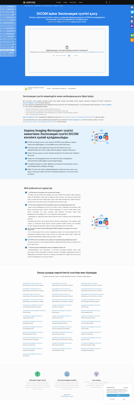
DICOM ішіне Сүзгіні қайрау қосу (32, 289)
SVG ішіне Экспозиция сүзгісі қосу (91, 332)
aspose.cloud (66, 22)
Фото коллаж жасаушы (7, 39)
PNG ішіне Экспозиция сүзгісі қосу (32, 321)
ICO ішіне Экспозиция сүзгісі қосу (32, 354)
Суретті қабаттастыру (7, 55)
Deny (124, 399)
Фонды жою (4, 36)
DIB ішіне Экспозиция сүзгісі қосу (90, 310)
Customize (112, 399)
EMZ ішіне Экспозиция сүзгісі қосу (62, 327)
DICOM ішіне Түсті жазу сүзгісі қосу (33, 299)
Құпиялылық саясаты (98, 52)
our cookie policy (121, 392)
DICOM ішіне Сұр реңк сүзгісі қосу (32, 283)
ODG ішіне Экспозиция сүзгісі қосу (62, 343)
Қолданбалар (72, 88)
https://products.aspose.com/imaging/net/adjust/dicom (78, 117)
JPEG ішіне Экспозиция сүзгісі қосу (33, 305)
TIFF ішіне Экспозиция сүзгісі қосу (32, 316)
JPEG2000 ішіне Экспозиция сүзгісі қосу (34, 310)
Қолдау (65, 2)
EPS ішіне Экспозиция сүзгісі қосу (32, 348)
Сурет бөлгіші (5, 52)
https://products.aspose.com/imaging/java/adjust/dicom (40, 121)
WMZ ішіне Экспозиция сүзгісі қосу (33, 332)
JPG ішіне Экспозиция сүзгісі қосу (91, 299)
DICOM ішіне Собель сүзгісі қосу (61, 294)
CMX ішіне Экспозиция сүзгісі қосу (91, 348)
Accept (118, 395)
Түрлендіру (4, 6)
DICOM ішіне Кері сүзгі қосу (59, 283)
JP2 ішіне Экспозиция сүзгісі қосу (61, 305)
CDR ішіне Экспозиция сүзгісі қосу (62, 348)
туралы (81, 2)
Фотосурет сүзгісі (6, 50)
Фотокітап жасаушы (7, 42)
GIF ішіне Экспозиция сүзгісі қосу (90, 316)
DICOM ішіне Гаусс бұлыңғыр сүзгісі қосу (92, 294)
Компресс (4, 17)
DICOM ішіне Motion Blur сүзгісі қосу (91, 289)
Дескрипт (4, 33)
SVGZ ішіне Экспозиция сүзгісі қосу (33, 337)
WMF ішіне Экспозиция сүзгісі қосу (91, 327)
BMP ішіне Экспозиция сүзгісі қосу (62, 310)
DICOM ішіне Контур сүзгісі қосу (61, 289)
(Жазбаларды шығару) (67, 396)
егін (2, 23)
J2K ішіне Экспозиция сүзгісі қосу (91, 305)
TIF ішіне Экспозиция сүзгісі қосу (61, 316)
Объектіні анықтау (6, 14)
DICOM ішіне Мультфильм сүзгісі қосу (62, 299)
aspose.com (52, 22)
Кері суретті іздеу (6, 12)
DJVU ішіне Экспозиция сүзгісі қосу (91, 337)
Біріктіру (3, 28)
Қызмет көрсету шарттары (81, 52)
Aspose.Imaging (94, 382)
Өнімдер (59, 2)
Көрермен (4, 31)
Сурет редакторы (6, 47)
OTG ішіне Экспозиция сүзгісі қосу (91, 343)
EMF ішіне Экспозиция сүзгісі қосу (32, 327)
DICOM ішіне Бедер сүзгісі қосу (31, 294)
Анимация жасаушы (6, 44)
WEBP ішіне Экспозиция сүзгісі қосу (62, 332)
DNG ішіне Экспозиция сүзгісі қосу (32, 343)
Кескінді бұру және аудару (8, 25)
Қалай (48, 88)
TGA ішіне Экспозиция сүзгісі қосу (91, 321)
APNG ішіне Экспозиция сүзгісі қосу (62, 321)
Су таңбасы (4, 9)
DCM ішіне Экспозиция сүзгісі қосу (62, 337)
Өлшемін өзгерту (6, 20)
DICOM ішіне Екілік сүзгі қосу (89, 283)
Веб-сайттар (73, 2)
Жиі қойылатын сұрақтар (59, 88)
